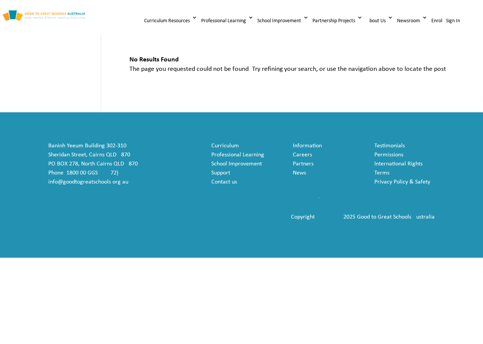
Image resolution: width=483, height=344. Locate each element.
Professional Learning (223, 21)
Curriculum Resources (167, 21)
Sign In (453, 21)
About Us (376, 21)
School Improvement (279, 21)
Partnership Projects (333, 21)
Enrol (436, 21)
